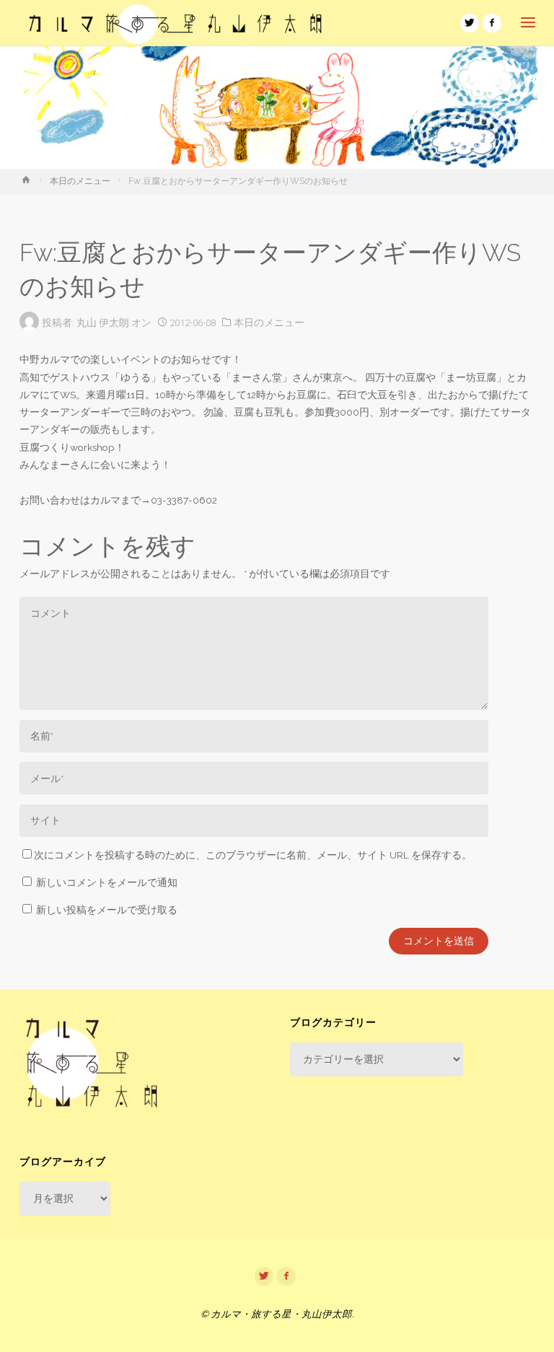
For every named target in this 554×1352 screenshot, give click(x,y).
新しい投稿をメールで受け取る (106, 910)
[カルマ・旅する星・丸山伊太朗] (175, 23)
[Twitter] (469, 23)
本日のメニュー (80, 181)
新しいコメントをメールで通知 (106, 882)
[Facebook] (492, 23)
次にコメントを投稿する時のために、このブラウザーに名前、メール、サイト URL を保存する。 (253, 855)
